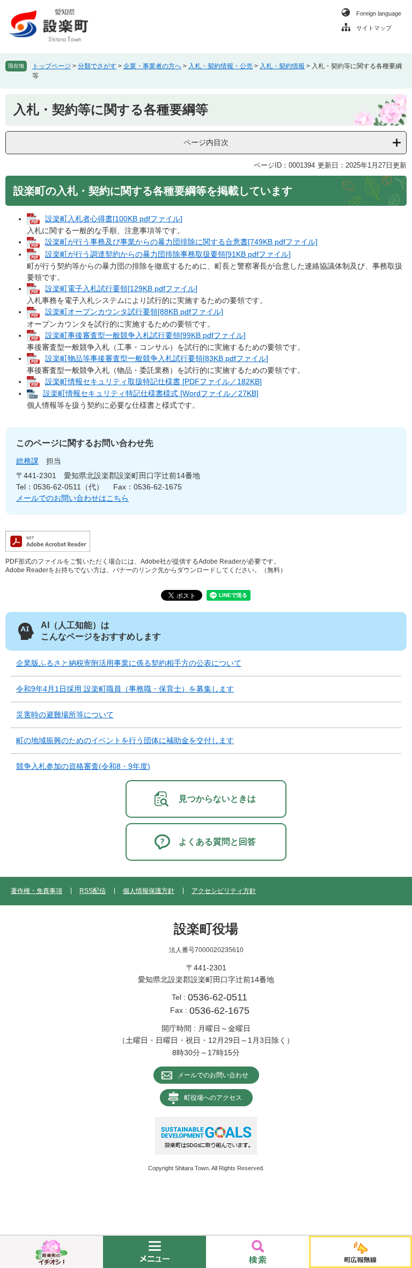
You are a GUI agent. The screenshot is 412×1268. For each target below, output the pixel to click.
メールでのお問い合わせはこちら (72, 498)
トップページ (51, 66)
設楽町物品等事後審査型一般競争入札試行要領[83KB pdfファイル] (156, 358)
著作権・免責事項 (36, 891)
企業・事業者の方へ (152, 66)
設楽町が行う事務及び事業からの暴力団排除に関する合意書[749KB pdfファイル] (181, 241)
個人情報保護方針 (148, 891)
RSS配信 (92, 891)
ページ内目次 (206, 142)
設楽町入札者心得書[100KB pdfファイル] (113, 218)
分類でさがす (97, 66)
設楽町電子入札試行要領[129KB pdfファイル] (121, 288)
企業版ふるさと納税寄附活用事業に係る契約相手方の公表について (128, 663)
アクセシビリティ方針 (224, 891)
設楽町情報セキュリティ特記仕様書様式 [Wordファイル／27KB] (151, 393)
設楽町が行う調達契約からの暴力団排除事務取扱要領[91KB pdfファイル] (168, 254)
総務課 (27, 461)
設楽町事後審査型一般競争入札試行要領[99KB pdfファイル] (145, 335)
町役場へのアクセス (213, 1097)
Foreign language (378, 13)
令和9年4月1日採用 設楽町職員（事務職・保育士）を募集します (125, 689)
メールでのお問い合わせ (213, 1075)
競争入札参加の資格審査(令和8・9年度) (83, 766)
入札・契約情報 (282, 66)
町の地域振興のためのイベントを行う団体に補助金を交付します (125, 740)
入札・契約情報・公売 (220, 66)
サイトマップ (374, 28)
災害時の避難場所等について (65, 714)
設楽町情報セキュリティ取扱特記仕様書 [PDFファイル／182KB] (153, 381)
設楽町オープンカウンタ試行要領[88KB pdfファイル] (134, 311)
